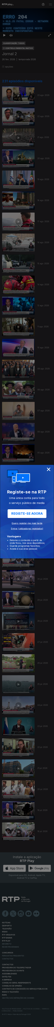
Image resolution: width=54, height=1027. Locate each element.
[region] (27, 513)
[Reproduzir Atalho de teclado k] (4, 1023)
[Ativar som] (11, 1023)
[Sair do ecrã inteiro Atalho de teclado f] (49, 1023)
